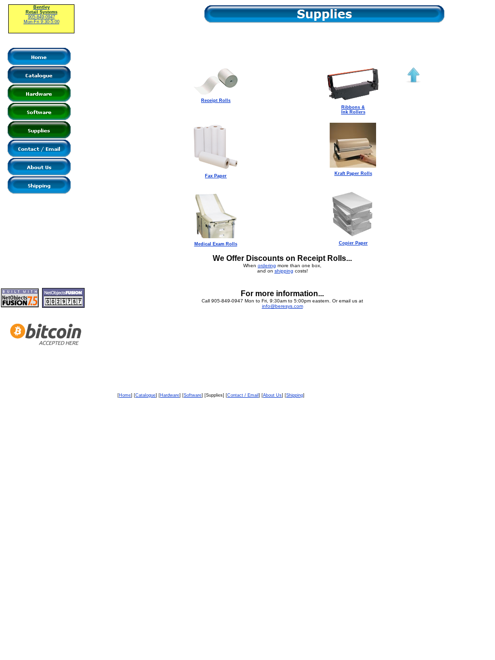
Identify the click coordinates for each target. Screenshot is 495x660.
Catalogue (145, 395)
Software (193, 395)
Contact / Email (243, 395)
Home (125, 395)
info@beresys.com (282, 306)
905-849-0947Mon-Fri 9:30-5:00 (41, 14)
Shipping (294, 395)
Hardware (169, 395)
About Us (272, 395)
